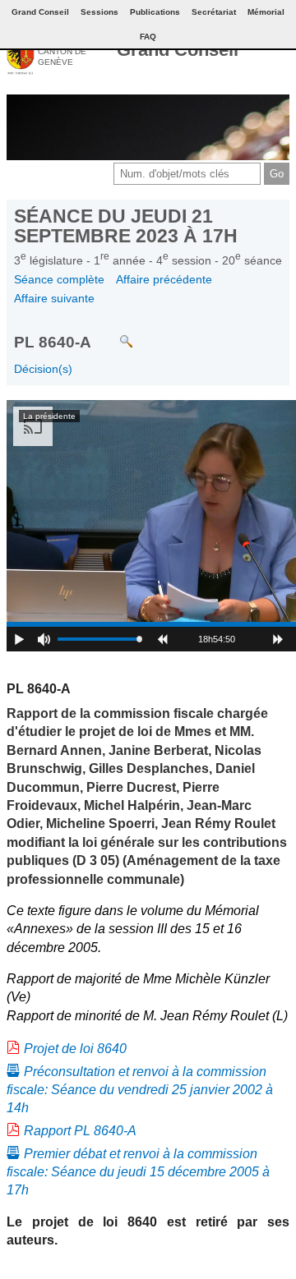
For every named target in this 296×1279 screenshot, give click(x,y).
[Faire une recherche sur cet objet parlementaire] (114, 333)
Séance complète (59, 279)
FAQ (148, 36)
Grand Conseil (177, 49)
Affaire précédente (164, 279)
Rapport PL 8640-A (80, 1131)
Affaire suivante (54, 298)
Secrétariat (214, 11)
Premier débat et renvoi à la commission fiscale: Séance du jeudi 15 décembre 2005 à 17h (138, 1172)
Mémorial (265, 11)
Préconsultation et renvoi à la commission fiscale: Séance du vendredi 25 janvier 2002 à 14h (140, 1090)
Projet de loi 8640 (75, 1049)
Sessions (99, 11)
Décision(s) (43, 368)
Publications (155, 11)
